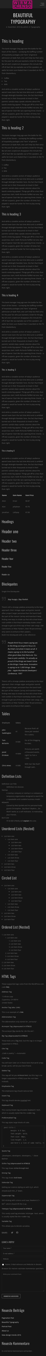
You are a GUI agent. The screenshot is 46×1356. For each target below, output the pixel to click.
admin (26, 27)
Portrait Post (6, 1326)
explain (26, 821)
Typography (35, 27)
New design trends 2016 (11, 1335)
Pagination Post (8, 1318)
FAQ (7, 987)
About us (5, 1331)
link (21, 1012)
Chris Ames (6, 765)
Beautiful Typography (10, 1322)
